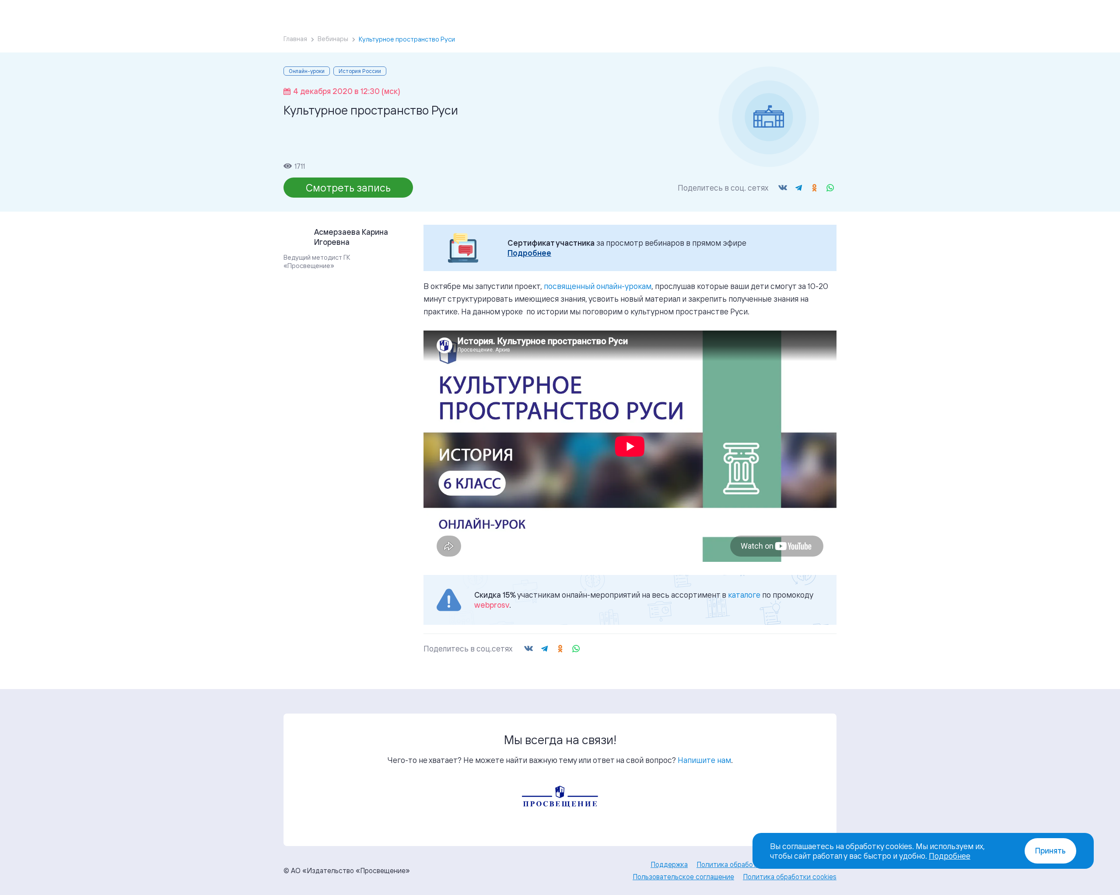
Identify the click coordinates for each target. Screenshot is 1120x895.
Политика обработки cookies (789, 876)
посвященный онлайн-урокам (597, 286)
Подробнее (529, 253)
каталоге (744, 594)
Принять (1050, 851)
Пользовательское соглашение (683, 876)
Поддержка (669, 864)
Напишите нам (704, 760)
